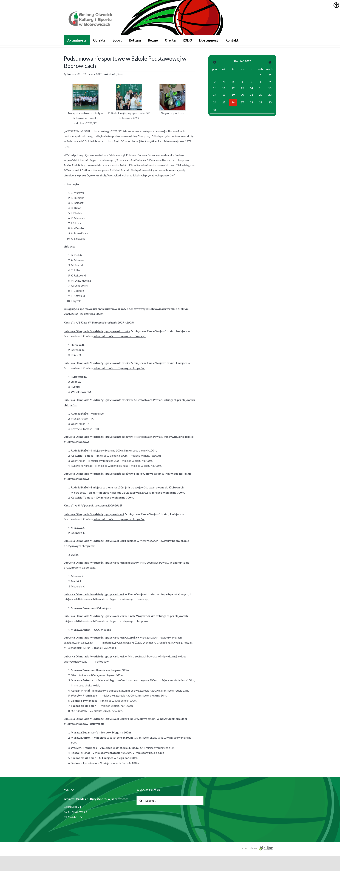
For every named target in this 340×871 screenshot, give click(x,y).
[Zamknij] (274, 31)
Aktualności (110, 74)
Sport (120, 74)
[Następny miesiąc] (269, 62)
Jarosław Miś (74, 74)
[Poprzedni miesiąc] (214, 62)
